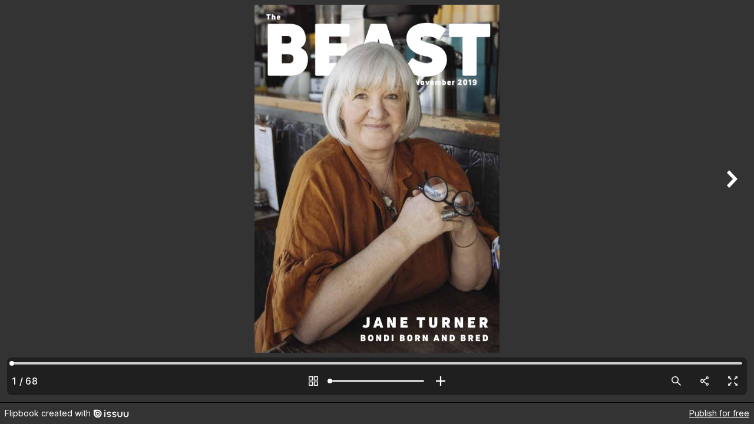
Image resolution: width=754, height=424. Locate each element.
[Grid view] (313, 381)
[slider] (377, 381)
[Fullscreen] (733, 381)
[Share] (704, 381)
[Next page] (730, 201)
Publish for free (719, 413)
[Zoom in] (440, 381)
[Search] (676, 381)
